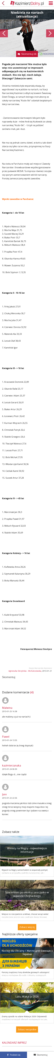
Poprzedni (4, 33)
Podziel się (15, 1054)
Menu (51, 3)
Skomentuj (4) (28, 53)
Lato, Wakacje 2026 (27, 996)
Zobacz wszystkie (27, 1029)
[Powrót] (3, 3)
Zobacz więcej (27, 927)
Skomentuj (42, 1054)
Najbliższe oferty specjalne (20, 934)
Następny (50, 33)
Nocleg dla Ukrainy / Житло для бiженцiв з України (27, 952)
